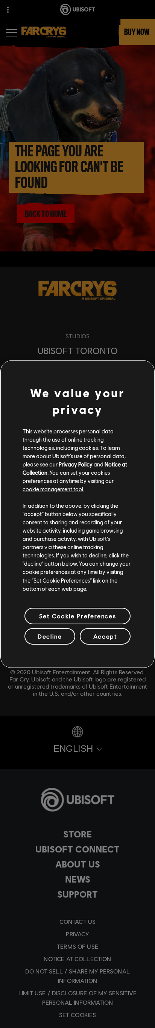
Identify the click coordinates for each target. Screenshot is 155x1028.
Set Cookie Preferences (77, 615)
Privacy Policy (76, 464)
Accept (105, 636)
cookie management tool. (53, 489)
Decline (50, 636)
